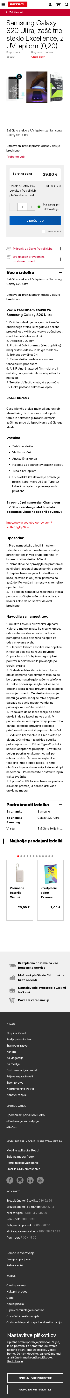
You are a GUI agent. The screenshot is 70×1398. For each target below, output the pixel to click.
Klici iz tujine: (15, 1213)
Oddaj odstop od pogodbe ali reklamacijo (34, 1322)
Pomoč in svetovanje (20, 1253)
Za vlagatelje (15, 1058)
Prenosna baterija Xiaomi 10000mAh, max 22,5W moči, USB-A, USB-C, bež (19, 893)
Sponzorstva (14, 1082)
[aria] (19, 873)
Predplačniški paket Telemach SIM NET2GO (50, 893)
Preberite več (15, 156)
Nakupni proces (16, 1291)
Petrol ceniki (14, 1265)
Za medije (13, 1064)
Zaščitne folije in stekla (17, 12)
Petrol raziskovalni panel (22, 1163)
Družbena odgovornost (21, 1070)
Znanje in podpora (18, 1259)
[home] (17, 4)
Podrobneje (15, 1361)
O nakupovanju (16, 1285)
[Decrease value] (13, 207)
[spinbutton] (22, 207)
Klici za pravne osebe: (21, 1231)
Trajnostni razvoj (17, 1045)
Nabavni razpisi (16, 1095)
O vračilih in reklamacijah (22, 1316)
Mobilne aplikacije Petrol (22, 1150)
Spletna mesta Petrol (20, 1156)
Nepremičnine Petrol (20, 1089)
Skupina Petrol (16, 1033)
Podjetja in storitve (19, 1039)
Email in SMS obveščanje (23, 1169)
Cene (10, 1297)
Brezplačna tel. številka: (22, 1200)
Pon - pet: (13, 1219)
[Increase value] (31, 207)
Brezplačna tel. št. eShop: (23, 1207)
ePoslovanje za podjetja (22, 1121)
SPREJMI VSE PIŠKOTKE (35, 1377)
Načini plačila (15, 1304)
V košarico (35, 220)
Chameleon (38, 56)
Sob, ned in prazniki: (19, 1225)
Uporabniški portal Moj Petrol (25, 1115)
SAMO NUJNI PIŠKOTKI (35, 1389)
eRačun (11, 1127)
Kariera (11, 1052)
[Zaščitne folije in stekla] (7, 12)
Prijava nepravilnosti (19, 1076)
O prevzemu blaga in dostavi (25, 1310)
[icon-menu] (3, 4)
